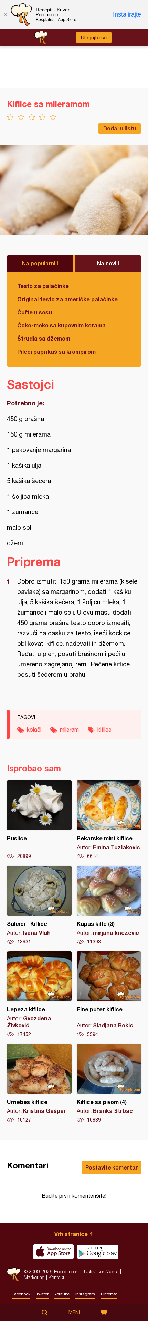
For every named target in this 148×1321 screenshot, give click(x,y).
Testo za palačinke (43, 286)
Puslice (39, 820)
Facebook (21, 1294)
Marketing (34, 1277)
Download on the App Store (53, 1251)
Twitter (42, 1294)
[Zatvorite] (5, 14)
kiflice (104, 729)
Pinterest (109, 1294)
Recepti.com (13, 1274)
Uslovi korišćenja (101, 1271)
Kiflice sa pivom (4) (109, 1083)
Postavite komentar (111, 1167)
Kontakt (56, 1277)
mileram (69, 729)
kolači (34, 729)
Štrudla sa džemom (43, 338)
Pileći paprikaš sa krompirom (56, 351)
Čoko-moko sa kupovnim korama (61, 325)
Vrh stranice (71, 1234)
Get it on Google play (97, 1251)
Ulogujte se (94, 37)
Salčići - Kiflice (39, 905)
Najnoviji (108, 263)
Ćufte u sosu (34, 312)
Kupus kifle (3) (109, 905)
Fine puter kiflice (109, 994)
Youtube (62, 1294)
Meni (74, 1312)
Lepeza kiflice (39, 994)
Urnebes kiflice (39, 1083)
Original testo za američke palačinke (67, 299)
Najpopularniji (40, 263)
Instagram (85, 1294)
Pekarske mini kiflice (109, 820)
